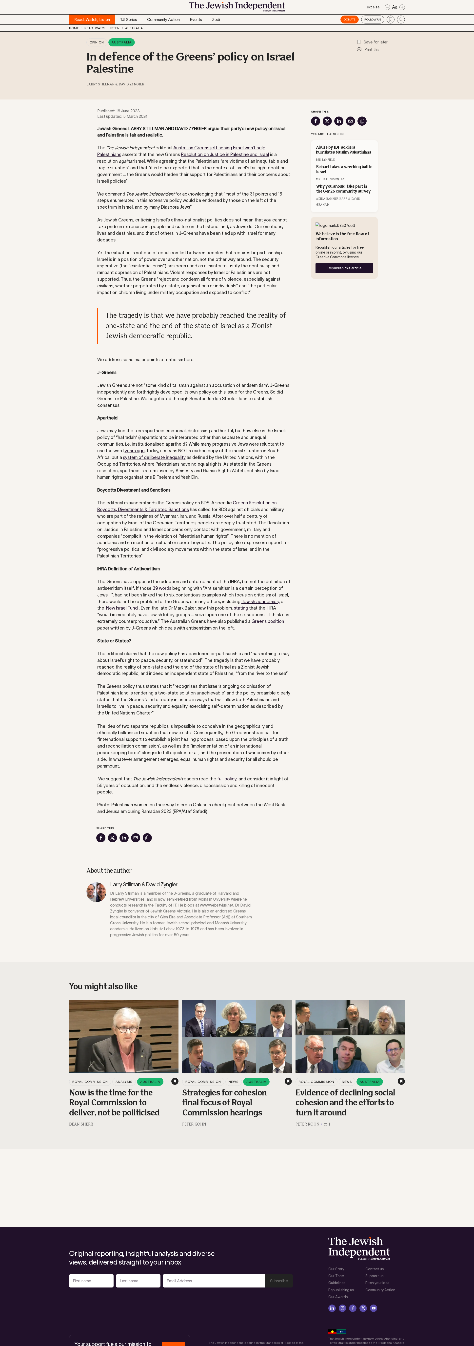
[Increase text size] (402, 7)
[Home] (237, 8)
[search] (401, 19)
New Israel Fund (122, 608)
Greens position (268, 621)
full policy (227, 778)
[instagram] (342, 1308)
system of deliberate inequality (154, 457)
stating (241, 608)
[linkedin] (332, 1308)
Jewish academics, (260, 601)
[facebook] (352, 1308)
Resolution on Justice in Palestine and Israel (225, 154)
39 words (162, 588)
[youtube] (373, 1308)
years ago (135, 450)
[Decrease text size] (387, 7)
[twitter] (363, 1308)
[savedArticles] (391, 19)
